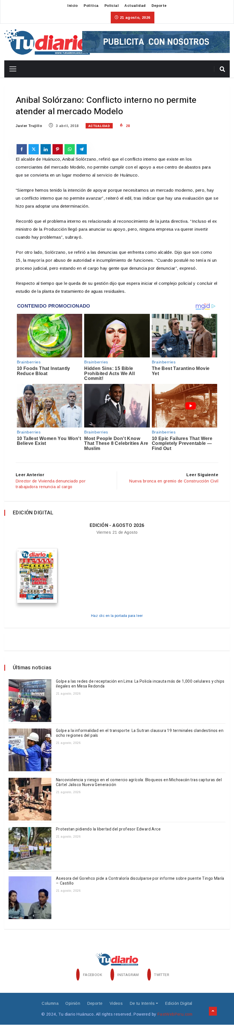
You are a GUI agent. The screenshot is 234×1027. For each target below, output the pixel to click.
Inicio (72, 6)
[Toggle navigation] (10, 68)
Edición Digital (178, 1003)
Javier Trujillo (29, 126)
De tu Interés (142, 1003)
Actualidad (135, 6)
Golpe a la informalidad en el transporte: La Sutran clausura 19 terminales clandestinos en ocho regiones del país (139, 733)
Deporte (159, 6)
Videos (116, 1003)
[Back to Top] (213, 1011)
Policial (111, 6)
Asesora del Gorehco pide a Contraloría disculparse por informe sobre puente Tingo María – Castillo (140, 880)
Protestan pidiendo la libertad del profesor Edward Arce (109, 829)
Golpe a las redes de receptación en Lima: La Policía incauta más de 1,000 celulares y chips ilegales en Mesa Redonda (140, 683)
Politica (91, 6)
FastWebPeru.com (175, 1014)
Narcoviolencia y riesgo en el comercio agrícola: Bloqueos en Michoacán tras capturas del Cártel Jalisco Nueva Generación (139, 782)
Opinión (72, 1003)
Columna (50, 1003)
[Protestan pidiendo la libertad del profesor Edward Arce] (30, 848)
